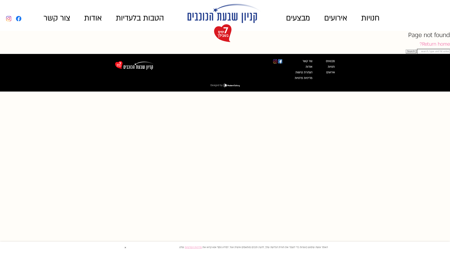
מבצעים (298, 18)
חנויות (370, 18)
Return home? (435, 44)
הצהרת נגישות (303, 72)
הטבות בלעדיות (140, 18)
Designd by (216, 85)
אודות (93, 18)
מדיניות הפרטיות (193, 247)
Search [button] (411, 51)
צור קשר (57, 18)
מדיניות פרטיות (303, 78)
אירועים (335, 18)
